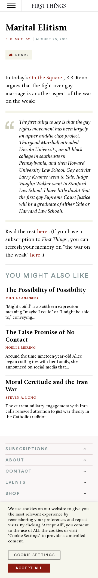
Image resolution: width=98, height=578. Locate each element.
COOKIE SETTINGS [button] (34, 555)
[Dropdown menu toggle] (49, 448)
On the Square (46, 77)
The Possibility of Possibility (45, 289)
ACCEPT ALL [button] (29, 568)
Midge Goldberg (22, 298)
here (43, 231)
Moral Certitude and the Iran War (46, 385)
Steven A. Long (20, 397)
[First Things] (49, 6)
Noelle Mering (20, 347)
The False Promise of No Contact (40, 335)
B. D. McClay (17, 39)
